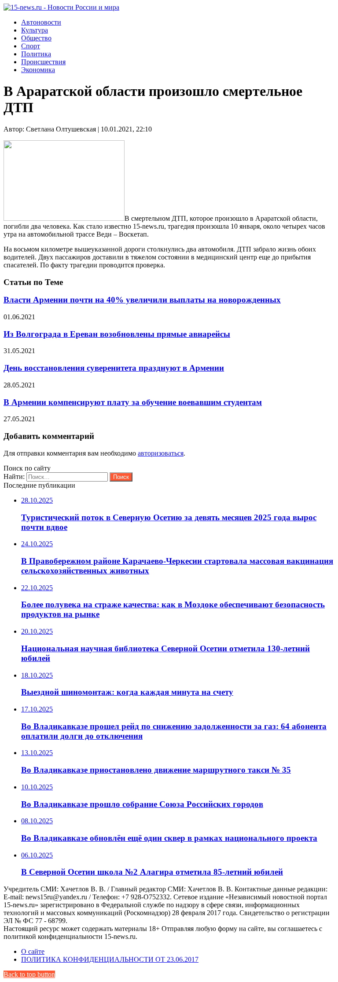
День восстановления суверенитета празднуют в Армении (114, 367)
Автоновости (41, 22)
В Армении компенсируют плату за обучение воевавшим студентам (133, 402)
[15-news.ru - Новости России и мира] (61, 7)
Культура (34, 30)
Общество (36, 38)
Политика (36, 54)
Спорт (30, 46)
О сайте (32, 951)
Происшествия (43, 62)
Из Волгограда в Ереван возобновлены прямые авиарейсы (117, 334)
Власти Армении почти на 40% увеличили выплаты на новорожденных (142, 299)
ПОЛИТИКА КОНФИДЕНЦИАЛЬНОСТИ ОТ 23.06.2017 (109, 959)
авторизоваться (161, 453)
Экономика (38, 69)
